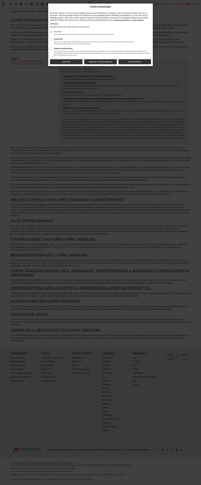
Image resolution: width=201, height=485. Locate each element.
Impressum (54, 23)
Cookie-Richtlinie (137, 20)
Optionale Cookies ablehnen (100, 62)
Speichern (66, 62)
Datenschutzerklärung (122, 20)
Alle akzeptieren (134, 62)
